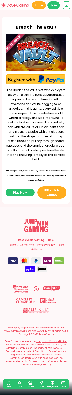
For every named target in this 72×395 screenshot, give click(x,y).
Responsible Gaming (31, 240)
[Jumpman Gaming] (36, 231)
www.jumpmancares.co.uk (52, 331)
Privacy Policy (46, 245)
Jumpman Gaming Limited (51, 341)
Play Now (20, 192)
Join (53, 5)
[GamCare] (20, 289)
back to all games (52, 192)
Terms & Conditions (21, 245)
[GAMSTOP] (51, 288)
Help (51, 240)
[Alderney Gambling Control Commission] (36, 310)
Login (39, 5)
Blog (61, 245)
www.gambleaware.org (17, 331)
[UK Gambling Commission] (25, 300)
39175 (63, 348)
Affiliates (36, 249)
